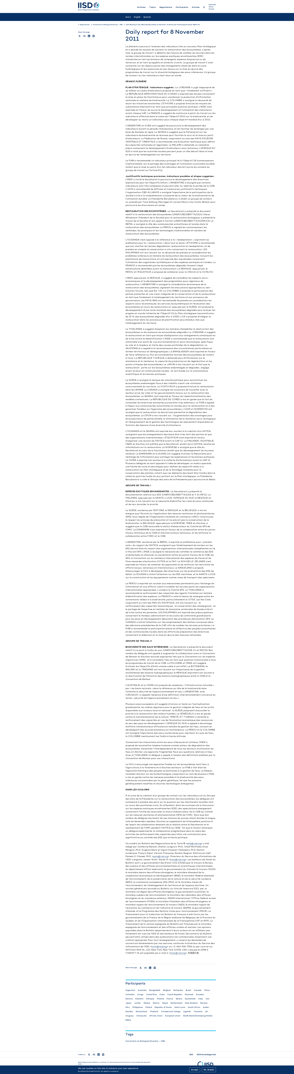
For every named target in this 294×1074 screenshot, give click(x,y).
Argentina (130, 990)
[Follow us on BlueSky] (103, 1054)
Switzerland (141, 1011)
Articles (195, 7)
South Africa (194, 1007)
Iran (207, 998)
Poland (149, 1007)
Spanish (147, 17)
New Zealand (191, 1003)
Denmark (189, 994)
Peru (128, 1007)
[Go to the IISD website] (207, 1065)
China (207, 990)
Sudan (206, 1007)
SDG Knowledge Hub (206, 1054)
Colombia (130, 994)
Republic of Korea (163, 1007)
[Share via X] (79, 36)
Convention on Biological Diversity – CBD (145, 1041)
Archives (141, 7)
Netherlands (176, 1003)
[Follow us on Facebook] (94, 1054)
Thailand (154, 1011)
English (137, 17)
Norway (204, 1003)
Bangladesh (154, 990)
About (211, 7)
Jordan (137, 1003)
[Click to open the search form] (204, 8)
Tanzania (198, 1011)
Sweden (129, 1011)
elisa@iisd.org (178, 952)
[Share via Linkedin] (89, 36)
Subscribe (212, 5)
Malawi (147, 1003)
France (170, 998)
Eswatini (139, 998)
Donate (211, 9)
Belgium (167, 990)
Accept (194, 1069)
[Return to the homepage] (88, 6)
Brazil (188, 990)
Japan (128, 1003)
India (200, 998)
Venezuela (141, 1016)
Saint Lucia (180, 1007)
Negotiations (166, 7)
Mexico (156, 1003)
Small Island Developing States (197, 1016)
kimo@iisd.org (177, 859)
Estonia (129, 998)
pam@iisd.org (160, 856)
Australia (142, 990)
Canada (197, 990)
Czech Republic (174, 994)
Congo (140, 994)
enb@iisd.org (194, 843)
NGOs (128, 1020)
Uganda (187, 1011)
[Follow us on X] (89, 1054)
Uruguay (130, 1016)
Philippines (138, 1007)
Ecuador (200, 994)
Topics (152, 7)
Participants (182, 7)
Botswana (178, 990)
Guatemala (190, 998)
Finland (160, 998)
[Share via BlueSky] (93, 36)
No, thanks (209, 1069)
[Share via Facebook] (84, 36)
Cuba (162, 994)
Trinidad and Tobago (171, 1011)
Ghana (179, 998)
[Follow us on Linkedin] (98, 1054)
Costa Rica (151, 994)
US (206, 1011)
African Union (156, 1016)
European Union (172, 1016)
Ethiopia (150, 998)
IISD (191, 1054)
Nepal (165, 1003)
